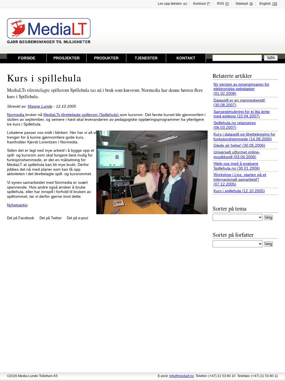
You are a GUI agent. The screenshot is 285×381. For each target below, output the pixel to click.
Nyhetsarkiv (17, 205)
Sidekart (241, 4)
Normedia (16, 115)
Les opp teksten (170, 4)
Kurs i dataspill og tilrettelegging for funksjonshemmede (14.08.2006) (244, 136)
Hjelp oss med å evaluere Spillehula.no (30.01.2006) (236, 165)
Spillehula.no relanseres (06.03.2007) (234, 125)
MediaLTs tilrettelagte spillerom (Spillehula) (81, 115)
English (265, 4)
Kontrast (199, 4)
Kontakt (185, 58)
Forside (26, 58)
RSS (220, 4)
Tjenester (146, 58)
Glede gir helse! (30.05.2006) (239, 145)
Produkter (106, 58)
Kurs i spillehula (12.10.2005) (239, 191)
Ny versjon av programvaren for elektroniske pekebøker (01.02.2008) (241, 89)
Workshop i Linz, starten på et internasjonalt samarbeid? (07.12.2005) (239, 179)
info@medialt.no (181, 376)
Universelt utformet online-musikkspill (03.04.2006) (236, 154)
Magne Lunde (40, 106)
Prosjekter (66, 58)
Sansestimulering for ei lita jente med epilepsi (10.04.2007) (241, 114)
